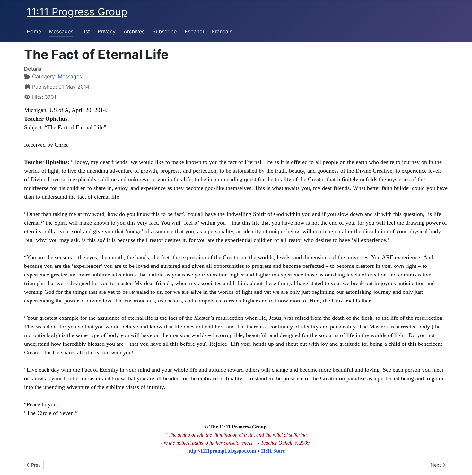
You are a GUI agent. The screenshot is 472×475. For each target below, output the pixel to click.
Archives (134, 31)
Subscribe (165, 31)
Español (194, 31)
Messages (61, 31)
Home (34, 31)
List (85, 31)
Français (222, 31)
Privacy (107, 31)
